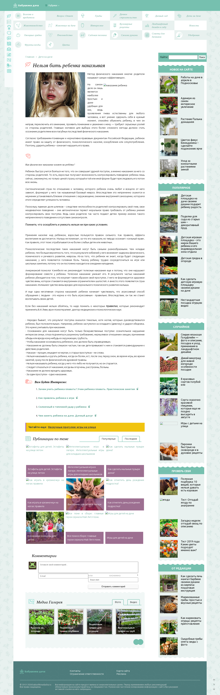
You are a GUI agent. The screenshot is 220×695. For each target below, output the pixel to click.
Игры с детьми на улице (191, 425)
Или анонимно (104, 576)
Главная (29, 56)
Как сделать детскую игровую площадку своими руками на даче (191, 285)
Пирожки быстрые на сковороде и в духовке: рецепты (191, 448)
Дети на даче (45, 56)
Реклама (121, 674)
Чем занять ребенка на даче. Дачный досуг (65, 415)
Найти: (164, 57)
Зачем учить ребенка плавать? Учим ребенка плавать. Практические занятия (86, 389)
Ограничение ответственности (87, 674)
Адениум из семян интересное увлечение (188, 102)
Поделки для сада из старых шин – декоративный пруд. (190, 222)
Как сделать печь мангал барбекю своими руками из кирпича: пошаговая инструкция (191, 583)
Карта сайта (123, 670)
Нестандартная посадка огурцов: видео (191, 302)
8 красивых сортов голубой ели (190, 381)
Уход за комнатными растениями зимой (189, 165)
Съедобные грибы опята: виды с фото (191, 641)
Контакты (75, 670)
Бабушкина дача (28, 5)
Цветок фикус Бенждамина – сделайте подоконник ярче (191, 144)
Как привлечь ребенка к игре (56, 398)
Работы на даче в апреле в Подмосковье (191, 80)
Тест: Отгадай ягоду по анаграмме (189, 502)
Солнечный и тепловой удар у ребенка (62, 406)
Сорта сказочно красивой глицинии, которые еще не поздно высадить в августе (191, 408)
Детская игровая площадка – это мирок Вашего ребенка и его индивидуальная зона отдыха (191, 244)
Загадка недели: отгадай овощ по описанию (191, 523)
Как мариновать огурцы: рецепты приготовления (191, 620)
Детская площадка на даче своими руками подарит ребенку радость (191, 201)
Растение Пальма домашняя (191, 120)
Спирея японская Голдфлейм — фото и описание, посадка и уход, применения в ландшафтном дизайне (191, 343)
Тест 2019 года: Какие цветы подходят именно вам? (190, 546)
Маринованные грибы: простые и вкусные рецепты (191, 600)
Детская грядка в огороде (191, 259)
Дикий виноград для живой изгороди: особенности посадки (191, 364)
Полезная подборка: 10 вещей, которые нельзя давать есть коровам (191, 484)
